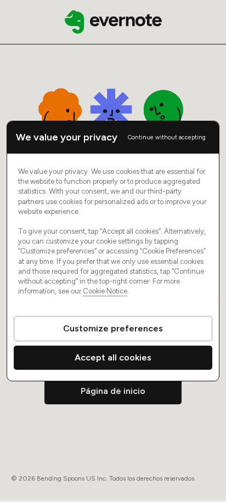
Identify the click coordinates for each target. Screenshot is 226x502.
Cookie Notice (105, 291)
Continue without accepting (167, 137)
